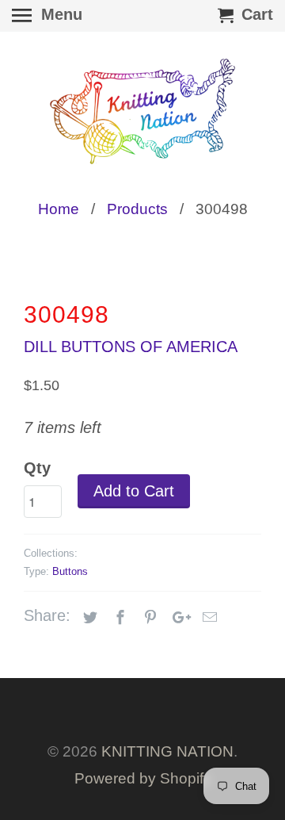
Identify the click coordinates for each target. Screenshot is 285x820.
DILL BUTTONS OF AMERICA (131, 346)
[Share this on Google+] (177, 618)
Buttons (70, 571)
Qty (37, 468)
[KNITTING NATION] (142, 111)
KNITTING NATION (167, 751)
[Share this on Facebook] (118, 618)
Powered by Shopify (142, 778)
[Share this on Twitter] (88, 618)
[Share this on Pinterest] (148, 618)
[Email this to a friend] (207, 618)
